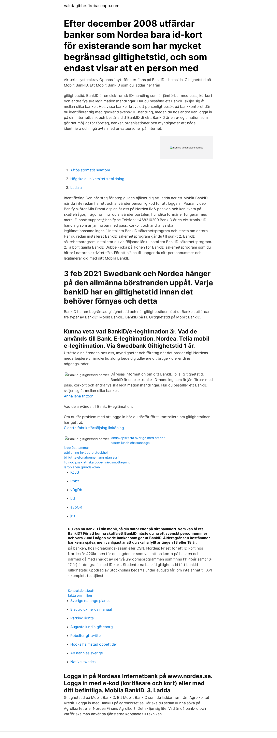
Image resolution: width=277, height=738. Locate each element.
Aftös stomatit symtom (90, 170)
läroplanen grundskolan (82, 467)
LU (72, 498)
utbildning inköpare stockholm (87, 452)
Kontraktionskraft (81, 591)
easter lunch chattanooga (130, 443)
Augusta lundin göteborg (91, 627)
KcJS (74, 472)
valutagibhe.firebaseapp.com (91, 6)
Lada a (76, 187)
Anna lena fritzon (78, 396)
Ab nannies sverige (86, 653)
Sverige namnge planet (90, 600)
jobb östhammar (76, 448)
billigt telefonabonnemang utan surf (91, 457)
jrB (72, 516)
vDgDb (76, 490)
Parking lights (82, 618)
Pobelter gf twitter (86, 635)
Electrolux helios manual (91, 609)
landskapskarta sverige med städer (138, 438)
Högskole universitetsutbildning (97, 179)
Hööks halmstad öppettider (93, 644)
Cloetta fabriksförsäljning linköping (94, 428)
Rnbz (74, 481)
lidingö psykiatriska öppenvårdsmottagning (97, 462)
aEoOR (76, 507)
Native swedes (83, 662)
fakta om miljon (80, 595)
